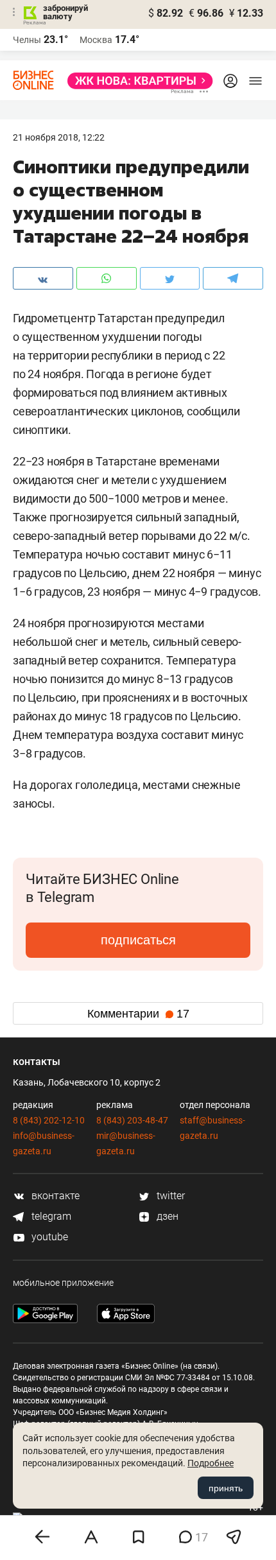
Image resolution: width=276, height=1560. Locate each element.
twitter (169, 1196)
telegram (50, 1216)
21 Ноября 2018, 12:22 (59, 137)
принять (226, 1488)
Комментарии (138, 1013)
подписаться (138, 940)
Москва (96, 40)
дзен (166, 1216)
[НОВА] (136, 81)
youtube (48, 1237)
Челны (27, 40)
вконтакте (54, 1196)
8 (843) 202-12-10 (49, 1120)
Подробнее (210, 1463)
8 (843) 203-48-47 (132, 1120)
